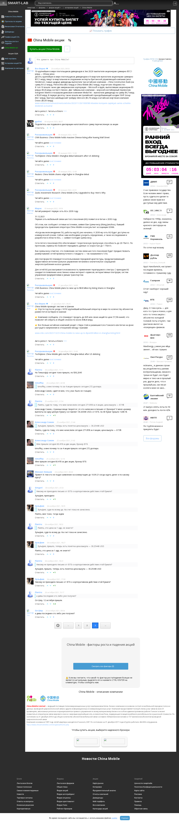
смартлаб (31, 8)
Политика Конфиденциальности (148, 787)
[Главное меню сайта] (3, 3)
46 (169, 281)
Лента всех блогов (24, 783)
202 (169, 255)
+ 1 (54, 415)
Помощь (137, 805)
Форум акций (62, 790)
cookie (114, 818)
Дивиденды (98, 798)
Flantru (38, 369)
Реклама (138, 794)
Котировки (97, 787)
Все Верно (40, 68)
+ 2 (54, 604)
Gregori (39, 487)
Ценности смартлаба (143, 783)
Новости (20, 794)
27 (169, 182)
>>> (65, 111)
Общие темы (62, 787)
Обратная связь (141, 809)
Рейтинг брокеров (64, 809)
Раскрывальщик (44, 134)
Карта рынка (98, 783)
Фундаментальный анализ (104, 790)
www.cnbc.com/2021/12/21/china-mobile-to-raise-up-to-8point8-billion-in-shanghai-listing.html (77, 333)
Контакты (138, 798)
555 (169, 335)
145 (169, 300)
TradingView (157, 61)
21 (169, 236)
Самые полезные (24, 787)
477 (169, 357)
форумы (42, 8)
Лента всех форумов (65, 783)
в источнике (55, 142)
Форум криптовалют (65, 801)
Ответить (39, 114)
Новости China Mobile (101, 758)
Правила (138, 801)
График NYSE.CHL (150, 59)
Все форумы (152, 438)
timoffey (39, 383)
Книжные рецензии (25, 805)
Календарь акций (100, 809)
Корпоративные (23, 809)
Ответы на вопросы (25, 801)
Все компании (99, 805)
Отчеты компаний (100, 794)
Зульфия (39, 506)
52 (169, 396)
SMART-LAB (18, 3)
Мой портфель (99, 801)
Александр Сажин (44, 422)
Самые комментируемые (27, 790)
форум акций (54, 8)
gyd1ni (38, 121)
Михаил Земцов (43, 472)
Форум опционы (64, 798)
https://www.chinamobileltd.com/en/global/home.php (48, 725)
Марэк (38, 208)
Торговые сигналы (25, 798)
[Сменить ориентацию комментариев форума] (67, 49)
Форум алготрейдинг (66, 794)
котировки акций (71, 8)
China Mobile (87, 8)
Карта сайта (139, 790)
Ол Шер (39, 610)
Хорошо (124, 818)
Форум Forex (62, 805)
